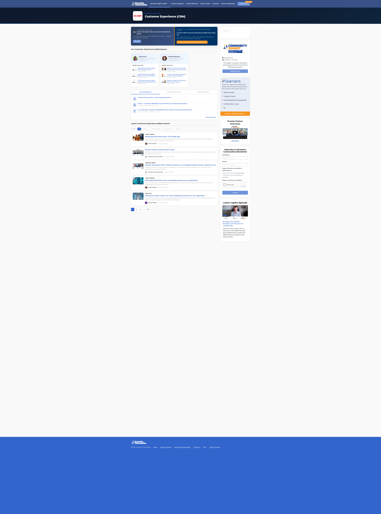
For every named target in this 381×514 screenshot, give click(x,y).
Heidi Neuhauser (174, 56)
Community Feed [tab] (203, 92)
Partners (215, 3)
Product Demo (156, 129)
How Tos (146, 129)
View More (235, 141)
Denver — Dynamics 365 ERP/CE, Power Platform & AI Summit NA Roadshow (162, 103)
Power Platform (192, 3)
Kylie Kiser (143, 56)
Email (224, 161)
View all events (211, 117)
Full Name (225, 155)
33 (148, 210)
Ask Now (137, 41)
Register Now (235, 71)
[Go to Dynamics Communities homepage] (139, 3)
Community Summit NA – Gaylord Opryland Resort (154, 97)
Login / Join (244, 4)
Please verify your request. (232, 180)
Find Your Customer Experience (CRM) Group (192, 42)
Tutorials (178, 129)
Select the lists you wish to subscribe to (232, 169)
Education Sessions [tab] (174, 92)
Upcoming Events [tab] (146, 92)
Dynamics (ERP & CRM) (158, 3)
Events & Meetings (228, 3)
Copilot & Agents (177, 3)
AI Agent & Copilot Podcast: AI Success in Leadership (233, 224)
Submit (235, 193)
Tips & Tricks (168, 129)
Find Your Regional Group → (235, 113)
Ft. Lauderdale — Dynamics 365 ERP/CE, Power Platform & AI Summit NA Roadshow (165, 110)
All (139, 129)
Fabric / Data (205, 3)
